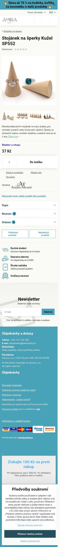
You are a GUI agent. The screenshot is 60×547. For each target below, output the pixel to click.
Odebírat (48, 311)
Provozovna (7, 354)
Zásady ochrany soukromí (30, 525)
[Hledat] (38, 20)
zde (38, 409)
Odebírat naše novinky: (28, 303)
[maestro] (28, 430)
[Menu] (54, 20)
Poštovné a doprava (11, 394)
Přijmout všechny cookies (30, 533)
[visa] (5, 430)
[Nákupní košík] (46, 20)
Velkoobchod (8, 399)
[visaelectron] (13, 430)
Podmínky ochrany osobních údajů (19, 390)
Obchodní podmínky (12, 385)
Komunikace (8, 346)
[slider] (20, 49)
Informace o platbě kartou (16, 421)
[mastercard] (21, 430)
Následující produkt (43, 234)
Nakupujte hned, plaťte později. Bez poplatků (24, 196)
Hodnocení (7, 49)
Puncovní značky (10, 409)
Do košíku (36, 162)
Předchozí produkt (13, 234)
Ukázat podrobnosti (30, 541)
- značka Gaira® (22, 399)
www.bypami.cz (25, 437)
